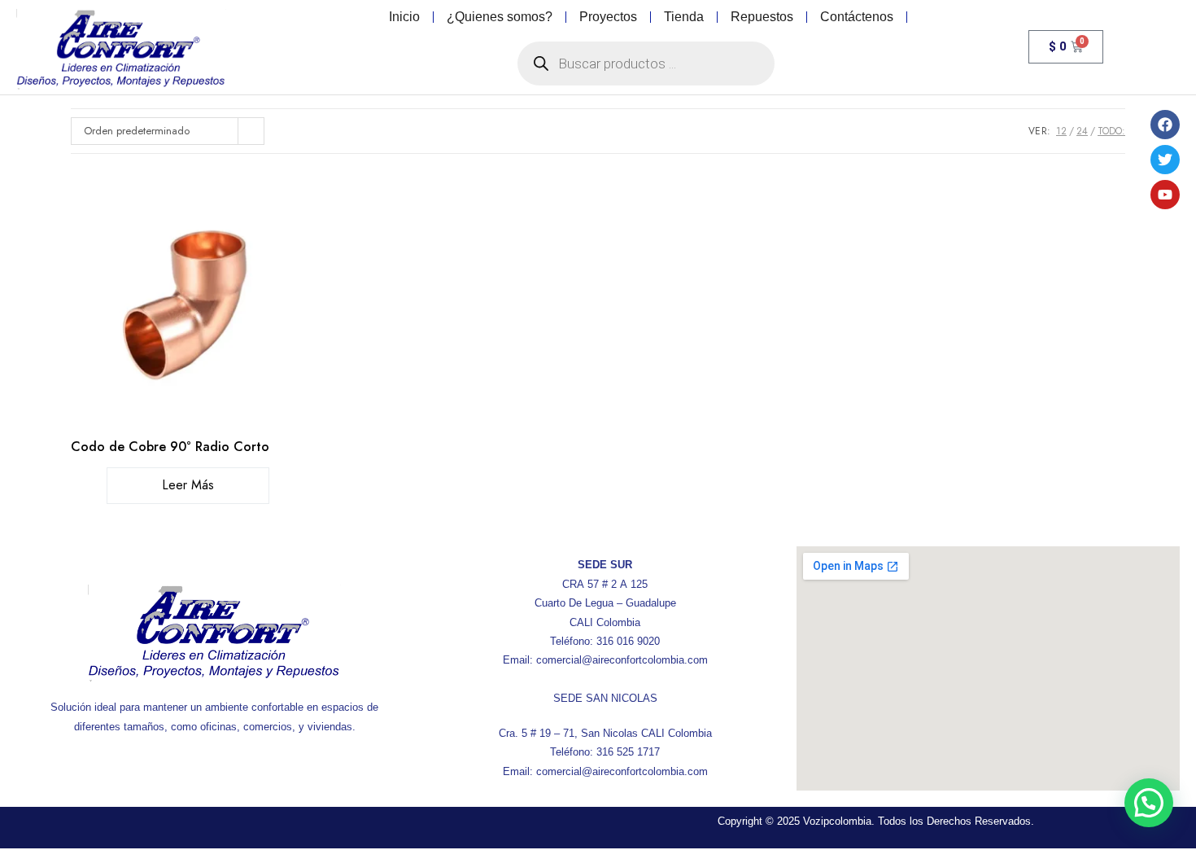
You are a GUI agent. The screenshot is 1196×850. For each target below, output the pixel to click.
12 (1061, 131)
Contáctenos (856, 17)
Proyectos (608, 17)
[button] (1148, 802)
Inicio (404, 17)
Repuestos (762, 17)
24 (1082, 131)
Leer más (188, 484)
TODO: (1111, 131)
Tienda (684, 17)
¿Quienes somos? (499, 17)
